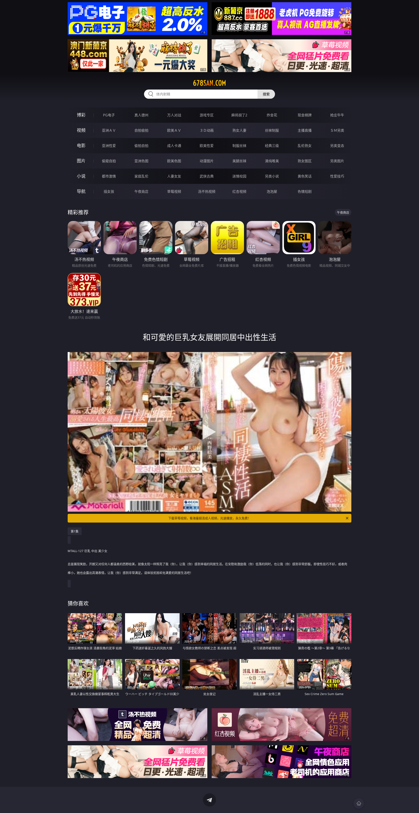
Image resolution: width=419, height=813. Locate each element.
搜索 (266, 94)
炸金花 (272, 115)
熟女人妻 (239, 130)
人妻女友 (174, 176)
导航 (81, 191)
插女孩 (109, 191)
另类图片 (337, 161)
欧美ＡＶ (174, 130)
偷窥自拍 (109, 161)
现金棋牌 (305, 115)
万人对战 (174, 115)
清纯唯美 (272, 161)
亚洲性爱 (109, 145)
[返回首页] (359, 803)
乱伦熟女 (305, 145)
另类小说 (272, 176)
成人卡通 (174, 145)
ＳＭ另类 (337, 130)
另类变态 (337, 145)
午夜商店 (141, 191)
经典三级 (272, 145)
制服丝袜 (239, 145)
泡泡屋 (272, 191)
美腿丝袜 (239, 161)
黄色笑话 (305, 176)
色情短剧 (305, 191)
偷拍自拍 (141, 145)
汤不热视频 (206, 191)
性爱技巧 (337, 176)
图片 (81, 161)
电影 (81, 145)
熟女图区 (305, 161)
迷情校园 (239, 176)
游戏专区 (207, 115)
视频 (81, 130)
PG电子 (109, 115)
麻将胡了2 (239, 115)
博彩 (81, 115)
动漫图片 (207, 161)
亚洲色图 (141, 161)
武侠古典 (207, 176)
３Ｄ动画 (207, 130)
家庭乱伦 (141, 176)
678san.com (209, 83)
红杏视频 (239, 191)
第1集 (75, 531)
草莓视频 (174, 191)
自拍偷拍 (141, 130)
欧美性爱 (207, 145)
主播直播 (305, 130)
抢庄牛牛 (337, 115)
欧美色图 (174, 161)
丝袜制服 (272, 130)
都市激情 (109, 176)
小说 (81, 176)
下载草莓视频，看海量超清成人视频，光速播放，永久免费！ (209, 518)
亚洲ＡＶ (109, 130)
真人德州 (141, 115)
